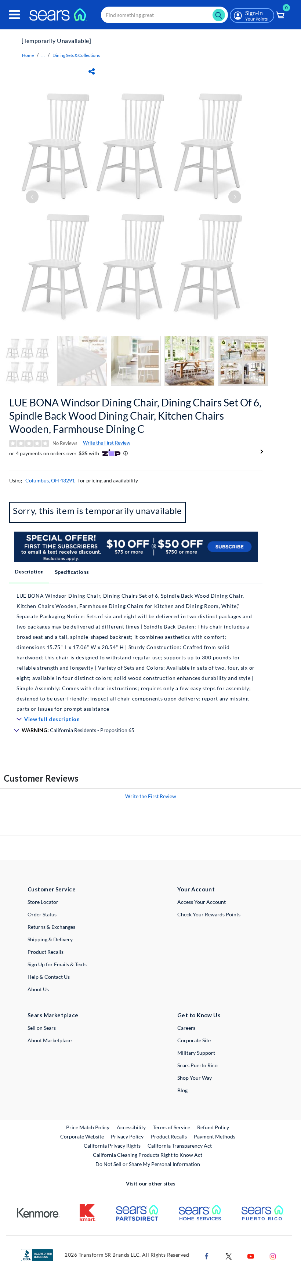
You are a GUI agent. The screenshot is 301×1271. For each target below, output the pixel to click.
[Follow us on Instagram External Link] (272, 1256)
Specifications (72, 572)
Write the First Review (106, 443)
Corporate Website (82, 1136)
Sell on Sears (42, 1028)
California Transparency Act (180, 1146)
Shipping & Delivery (50, 939)
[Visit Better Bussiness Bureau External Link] (37, 1254)
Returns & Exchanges (51, 927)
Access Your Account (201, 902)
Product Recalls (46, 952)
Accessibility (131, 1127)
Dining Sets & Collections (76, 55)
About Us (38, 989)
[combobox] (164, 15)
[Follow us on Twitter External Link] (228, 1256)
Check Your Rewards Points (208, 914)
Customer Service (52, 889)
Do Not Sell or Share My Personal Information (147, 1164)
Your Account (196, 889)
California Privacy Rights (112, 1146)
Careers (186, 1028)
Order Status (42, 914)
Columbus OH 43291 (50, 480)
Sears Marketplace (53, 1015)
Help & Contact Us (49, 977)
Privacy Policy (127, 1136)
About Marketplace (50, 1040)
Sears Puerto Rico (197, 1065)
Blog (182, 1090)
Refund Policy (213, 1127)
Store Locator (43, 902)
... (43, 55)
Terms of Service (171, 1127)
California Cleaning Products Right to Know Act (147, 1155)
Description (29, 571)
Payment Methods (214, 1136)
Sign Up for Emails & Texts (57, 964)
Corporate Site (194, 1040)
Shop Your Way (194, 1078)
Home (28, 55)
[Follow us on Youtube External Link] (250, 1256)
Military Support (196, 1053)
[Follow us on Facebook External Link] (206, 1256)
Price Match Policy (87, 1127)
